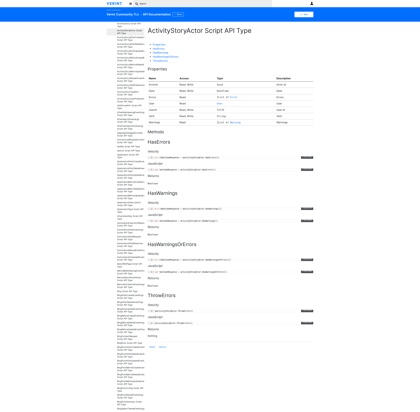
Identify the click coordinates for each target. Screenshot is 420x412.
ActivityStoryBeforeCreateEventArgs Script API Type (130, 59)
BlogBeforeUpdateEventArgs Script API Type (130, 330)
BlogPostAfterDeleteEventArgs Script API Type (130, 355)
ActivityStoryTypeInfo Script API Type (128, 93)
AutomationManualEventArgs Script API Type (130, 251)
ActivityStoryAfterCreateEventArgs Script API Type (130, 38)
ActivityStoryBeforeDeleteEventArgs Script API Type (130, 66)
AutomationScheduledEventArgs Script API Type (130, 258)
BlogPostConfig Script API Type (130, 389)
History (162, 347)
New (306, 14)
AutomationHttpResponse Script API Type (130, 244)
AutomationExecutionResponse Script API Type (130, 224)
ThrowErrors (160, 60)
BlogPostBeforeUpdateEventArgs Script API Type (130, 382)
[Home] (117, 3)
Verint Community (114, 10)
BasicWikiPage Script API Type (129, 265)
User (311, 3)
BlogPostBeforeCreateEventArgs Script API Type (130, 369)
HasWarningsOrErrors (165, 56)
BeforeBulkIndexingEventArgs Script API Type (130, 272)
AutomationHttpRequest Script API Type (129, 238)
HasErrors (159, 48)
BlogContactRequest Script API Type (127, 337)
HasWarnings (160, 52)
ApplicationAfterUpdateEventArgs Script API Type (130, 176)
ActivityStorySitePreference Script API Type (130, 86)
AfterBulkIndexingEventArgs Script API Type (130, 113)
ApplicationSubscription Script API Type (129, 203)
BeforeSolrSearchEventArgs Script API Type (130, 285)
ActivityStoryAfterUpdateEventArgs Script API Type (130, 52)
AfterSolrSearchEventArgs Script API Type (130, 127)
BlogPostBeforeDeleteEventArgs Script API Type (130, 376)
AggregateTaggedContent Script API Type (130, 134)
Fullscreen (307, 156)
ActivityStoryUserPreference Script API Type (130, 100)
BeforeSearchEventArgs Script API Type (129, 279)
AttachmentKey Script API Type (130, 217)
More (179, 14)
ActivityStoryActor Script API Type (129, 31)
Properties (159, 44)
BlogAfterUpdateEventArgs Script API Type (130, 310)
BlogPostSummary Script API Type (129, 403)
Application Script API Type (128, 156)
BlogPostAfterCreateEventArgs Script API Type (130, 348)
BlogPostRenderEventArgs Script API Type (130, 396)
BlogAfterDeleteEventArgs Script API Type (130, 303)
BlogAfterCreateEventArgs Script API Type (130, 296)
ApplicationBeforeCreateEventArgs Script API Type (130, 183)
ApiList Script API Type (128, 150)
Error (234, 97)
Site (130, 3)
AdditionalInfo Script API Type (129, 106)
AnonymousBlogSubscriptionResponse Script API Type (130, 141)
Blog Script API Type (127, 291)
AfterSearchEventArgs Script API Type (128, 120)
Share (152, 347)
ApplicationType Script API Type (130, 210)
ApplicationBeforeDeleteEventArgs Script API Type (130, 190)
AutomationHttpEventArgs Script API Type (130, 231)
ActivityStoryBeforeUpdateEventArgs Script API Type (130, 73)
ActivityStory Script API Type (129, 25)
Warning (235, 122)
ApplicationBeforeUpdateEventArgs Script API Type (130, 197)
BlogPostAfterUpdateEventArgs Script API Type (130, 362)
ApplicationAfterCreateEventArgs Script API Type (130, 162)
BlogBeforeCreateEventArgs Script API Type (130, 317)
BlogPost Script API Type (129, 343)
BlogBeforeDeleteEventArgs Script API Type (130, 324)
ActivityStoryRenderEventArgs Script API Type (130, 79)
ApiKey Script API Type (128, 146)
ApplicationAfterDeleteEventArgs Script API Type (130, 169)
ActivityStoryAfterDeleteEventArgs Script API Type (130, 45)
